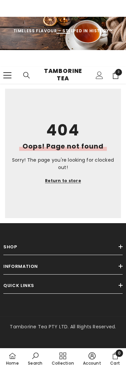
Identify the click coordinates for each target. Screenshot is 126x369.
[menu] (7, 75)
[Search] (27, 75)
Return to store (63, 180)
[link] (35, 359)
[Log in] (99, 75)
